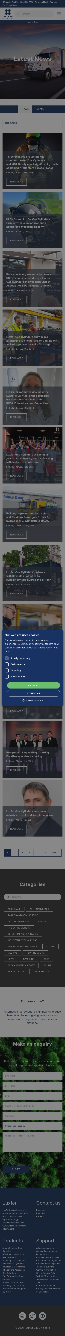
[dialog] (32, 668)
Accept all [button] (33, 685)
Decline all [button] (33, 693)
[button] (32, 700)
